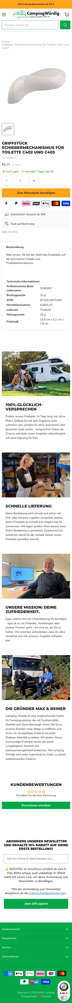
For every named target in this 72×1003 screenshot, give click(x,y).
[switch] (64, 998)
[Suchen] (65, 25)
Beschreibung (15, 247)
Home (5, 41)
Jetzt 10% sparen (36, 903)
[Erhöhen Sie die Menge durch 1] (34, 180)
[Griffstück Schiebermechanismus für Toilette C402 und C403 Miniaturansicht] (8, 129)
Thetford (11, 158)
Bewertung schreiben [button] (36, 805)
